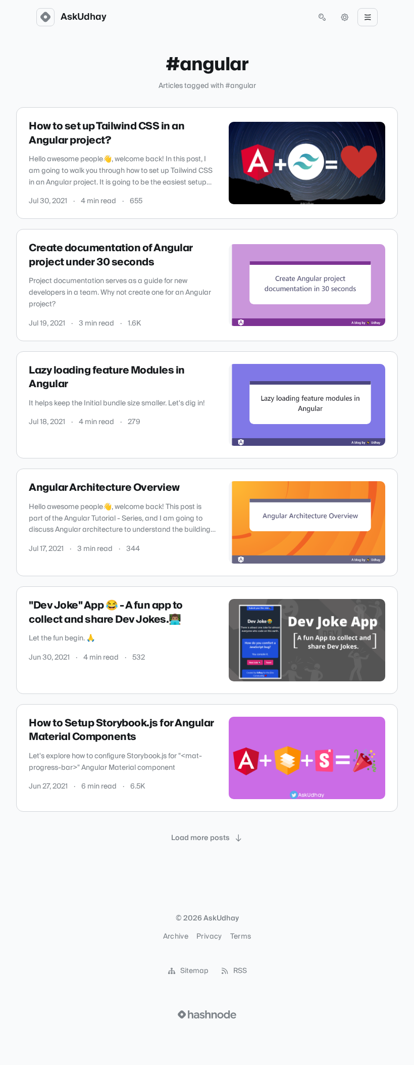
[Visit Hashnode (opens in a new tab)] (207, 1014)
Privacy (209, 937)
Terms (240, 937)
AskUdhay (84, 17)
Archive (175, 937)
